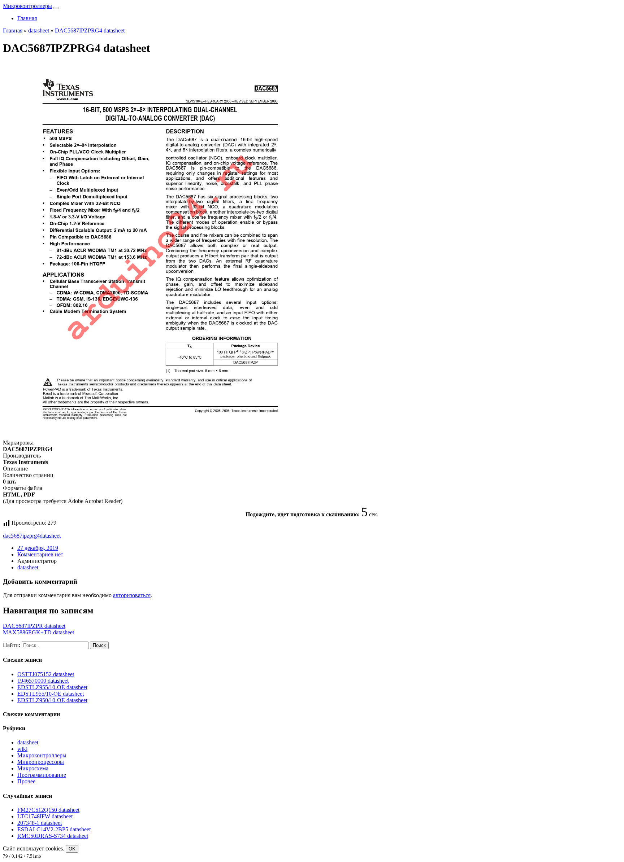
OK (72, 849)
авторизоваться (132, 595)
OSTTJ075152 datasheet (45, 674)
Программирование (41, 775)
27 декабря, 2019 (37, 548)
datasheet (50, 536)
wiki (22, 749)
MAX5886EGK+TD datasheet (38, 632)
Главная (27, 18)
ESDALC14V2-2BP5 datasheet (54, 829)
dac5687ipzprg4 (21, 536)
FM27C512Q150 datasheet (48, 810)
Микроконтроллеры (27, 6)
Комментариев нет (40, 554)
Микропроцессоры (40, 762)
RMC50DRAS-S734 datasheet (52, 836)
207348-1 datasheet (39, 823)
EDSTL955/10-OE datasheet (50, 694)
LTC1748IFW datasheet (45, 816)
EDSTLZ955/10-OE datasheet (52, 687)
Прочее (26, 781)
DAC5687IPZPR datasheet (34, 626)
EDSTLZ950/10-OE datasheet (52, 700)
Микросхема (32, 768)
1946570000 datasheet (43, 681)
